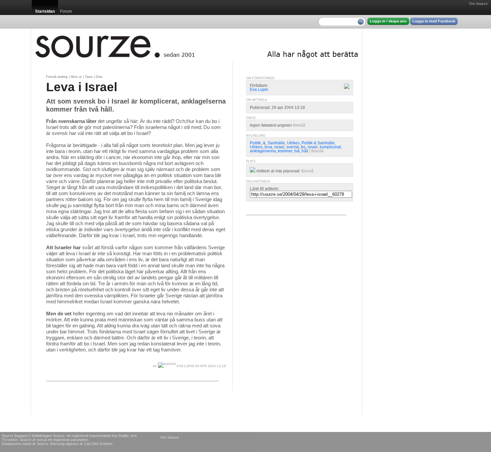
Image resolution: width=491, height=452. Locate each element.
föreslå (299, 125)
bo (303, 147)
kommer (285, 151)
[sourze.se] (196, 45)
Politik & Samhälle (318, 143)
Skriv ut (76, 77)
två (297, 151)
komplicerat (330, 147)
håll (305, 151)
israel (279, 147)
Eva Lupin (185, 366)
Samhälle (276, 143)
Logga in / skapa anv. (388, 21)
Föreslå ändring (56, 77)
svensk (292, 147)
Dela (99, 77)
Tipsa (89, 77)
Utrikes (293, 143)
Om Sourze (478, 4)
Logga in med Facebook (434, 21)
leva (268, 147)
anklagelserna (263, 151)
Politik (255, 143)
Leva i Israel (81, 87)
